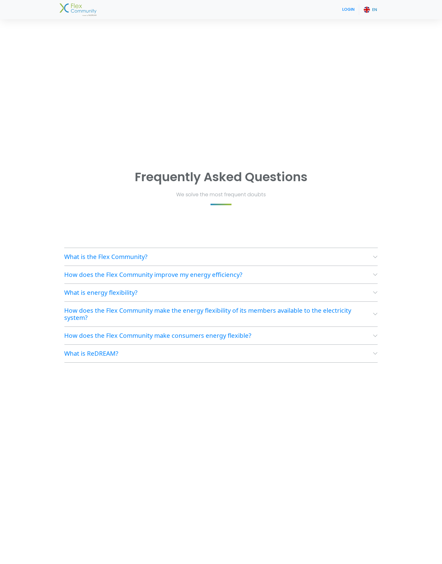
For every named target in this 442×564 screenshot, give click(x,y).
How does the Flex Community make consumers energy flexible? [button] (157, 335)
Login (348, 9)
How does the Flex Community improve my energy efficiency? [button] (153, 274)
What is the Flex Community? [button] (105, 256)
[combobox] (370, 9)
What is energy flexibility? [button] (100, 292)
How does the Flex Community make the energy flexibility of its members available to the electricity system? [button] (207, 314)
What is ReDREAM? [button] (91, 353)
